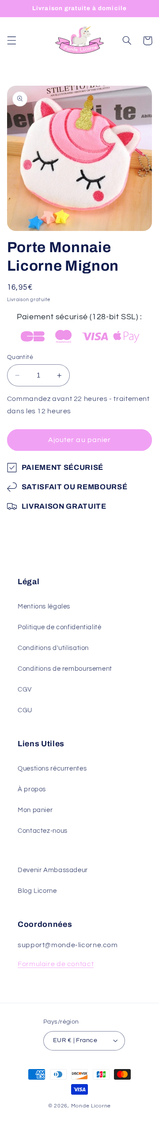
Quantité (20, 357)
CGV (25, 689)
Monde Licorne (91, 1106)
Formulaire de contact (56, 963)
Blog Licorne (37, 891)
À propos (32, 789)
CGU (25, 710)
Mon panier (35, 810)
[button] (11, 40)
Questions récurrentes (52, 768)
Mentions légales (44, 606)
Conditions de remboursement (65, 668)
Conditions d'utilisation (53, 648)
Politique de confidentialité (60, 627)
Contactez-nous (43, 831)
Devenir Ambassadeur (53, 870)
